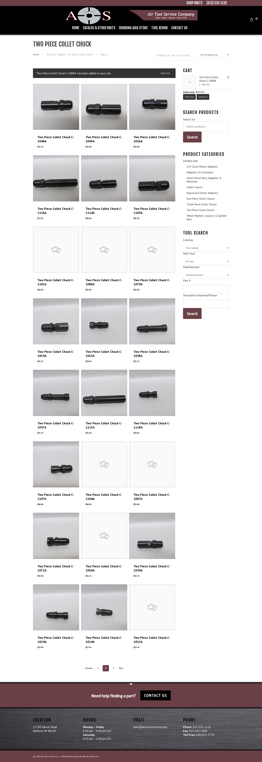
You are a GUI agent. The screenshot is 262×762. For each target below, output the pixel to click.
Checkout (202, 96)
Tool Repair (159, 28)
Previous (89, 668)
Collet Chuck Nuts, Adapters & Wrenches (204, 179)
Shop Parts (194, 3)
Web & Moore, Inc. (91, 756)
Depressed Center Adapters (202, 193)
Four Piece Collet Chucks (201, 198)
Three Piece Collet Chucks (202, 204)
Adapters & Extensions (200, 172)
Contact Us (179, 28)
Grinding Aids (190, 161)
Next (121, 668)
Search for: (189, 119)
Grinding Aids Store (133, 28)
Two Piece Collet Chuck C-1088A (208, 79)
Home (75, 28)
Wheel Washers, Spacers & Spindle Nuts (207, 217)
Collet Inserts (194, 187)
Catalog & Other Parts (99, 28)
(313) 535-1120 (217, 3)
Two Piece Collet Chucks (201, 210)
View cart (165, 73)
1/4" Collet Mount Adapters (202, 166)
